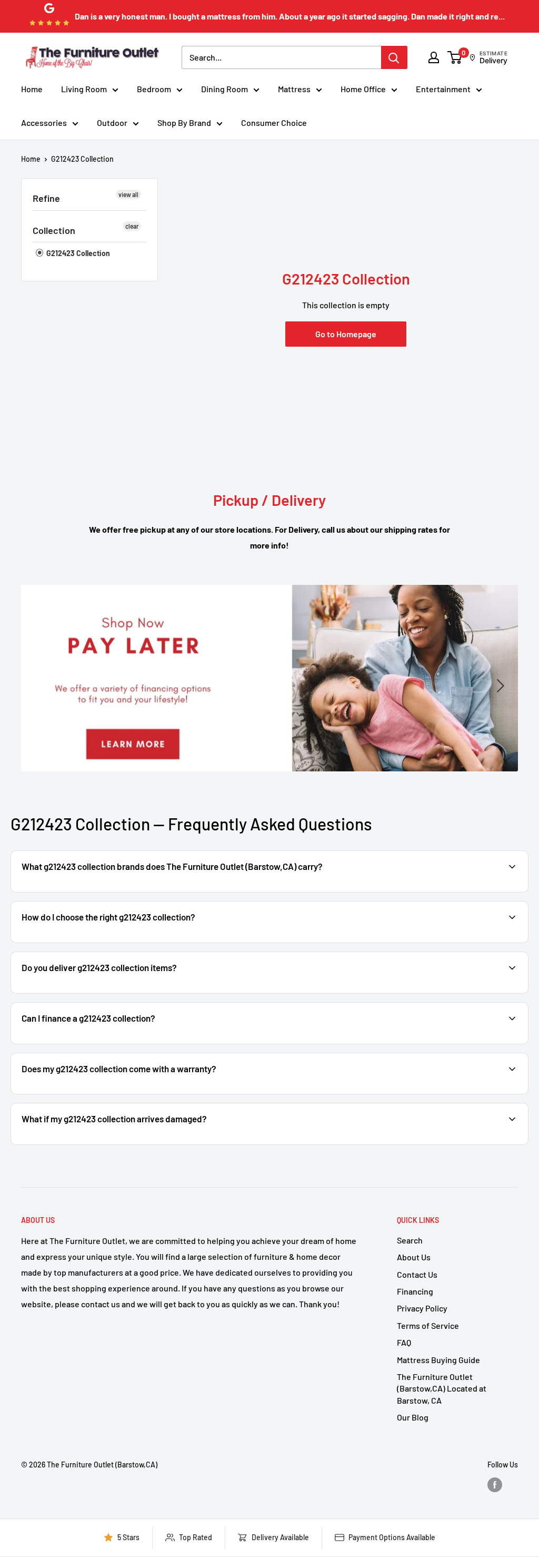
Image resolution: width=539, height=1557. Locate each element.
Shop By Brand (184, 122)
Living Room (84, 89)
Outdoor (112, 122)
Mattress (294, 89)
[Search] (394, 57)
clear (131, 226)
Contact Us (417, 1274)
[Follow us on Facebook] (494, 1484)
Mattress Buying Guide (438, 1360)
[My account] (433, 57)
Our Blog (412, 1417)
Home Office (363, 89)
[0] (455, 57)
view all (128, 194)
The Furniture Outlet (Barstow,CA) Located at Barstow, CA (441, 1388)
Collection (54, 230)
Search (410, 1240)
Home (32, 89)
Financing (415, 1291)
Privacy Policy (422, 1308)
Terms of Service (428, 1325)
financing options (104, 1043)
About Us (414, 1257)
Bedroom (154, 89)
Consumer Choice (274, 122)
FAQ (404, 1342)
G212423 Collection (82, 158)
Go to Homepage (345, 334)
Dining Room (224, 89)
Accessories (44, 122)
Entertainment (443, 89)
